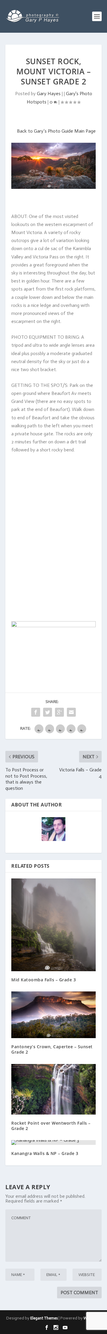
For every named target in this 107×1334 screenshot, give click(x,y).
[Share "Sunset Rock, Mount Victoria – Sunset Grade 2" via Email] (71, 712)
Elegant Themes (44, 1318)
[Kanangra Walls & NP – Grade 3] (53, 1142)
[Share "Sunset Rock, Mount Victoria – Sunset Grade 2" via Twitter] (48, 712)
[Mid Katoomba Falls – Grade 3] (53, 924)
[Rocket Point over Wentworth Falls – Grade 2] (53, 1089)
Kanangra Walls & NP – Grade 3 (44, 1153)
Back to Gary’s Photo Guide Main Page (56, 131)
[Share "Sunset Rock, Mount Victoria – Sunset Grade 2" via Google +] (59, 712)
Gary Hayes (49, 93)
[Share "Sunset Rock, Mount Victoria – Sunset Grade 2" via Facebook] (36, 712)
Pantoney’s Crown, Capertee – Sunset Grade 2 (52, 1049)
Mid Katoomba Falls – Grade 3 (43, 980)
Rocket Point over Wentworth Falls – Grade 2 (51, 1125)
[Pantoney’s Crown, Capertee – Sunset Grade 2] (53, 1014)
